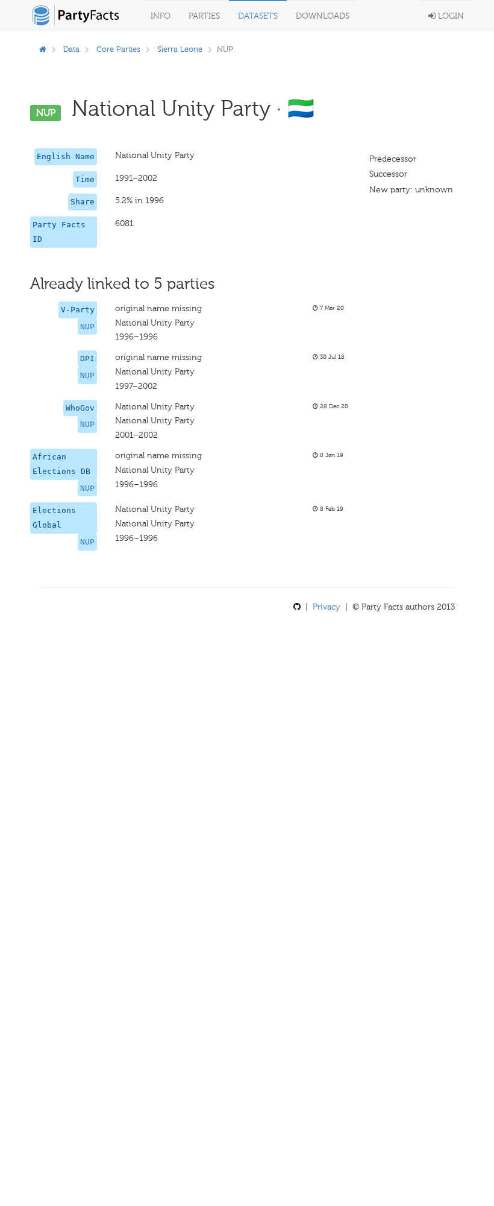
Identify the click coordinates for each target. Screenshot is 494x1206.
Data (71, 49)
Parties (204, 16)
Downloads (322, 16)
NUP (87, 326)
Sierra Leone (179, 49)
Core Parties (118, 49)
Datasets (258, 16)
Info (160, 16)
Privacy (326, 607)
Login (450, 16)
